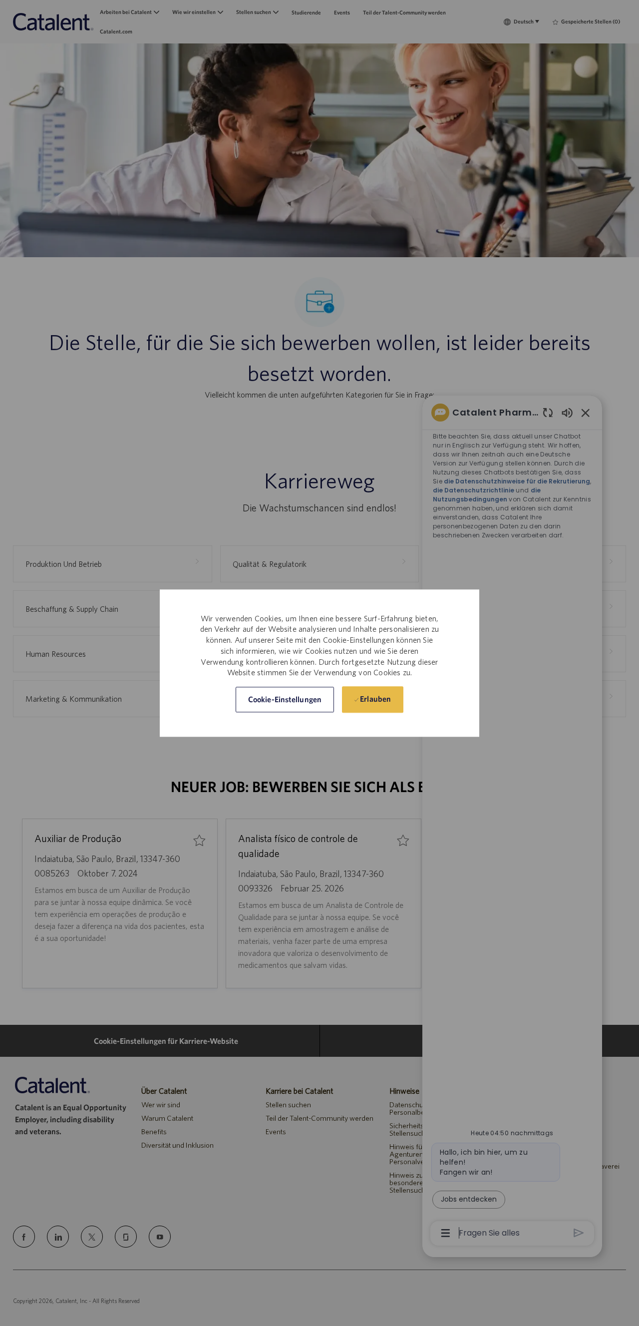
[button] (285, 699)
